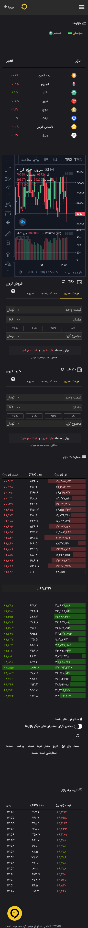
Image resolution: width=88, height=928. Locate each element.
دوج (45, 109)
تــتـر (57, 32)
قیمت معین (71, 293)
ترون (45, 101)
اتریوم (45, 84)
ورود (10, 7)
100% (72, 328)
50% (34, 328)
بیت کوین (45, 75)
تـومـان (77, 32)
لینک (45, 118)
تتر (45, 92)
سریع (30, 293)
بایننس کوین (45, 126)
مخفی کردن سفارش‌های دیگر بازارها (49, 726)
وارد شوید (47, 350)
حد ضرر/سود (49, 293)
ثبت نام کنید (29, 350)
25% (15, 328)
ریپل (45, 135)
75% (53, 328)
